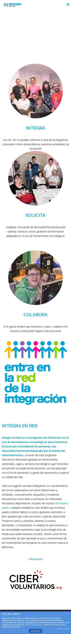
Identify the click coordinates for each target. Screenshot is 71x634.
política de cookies (33, 624)
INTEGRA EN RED (20, 425)
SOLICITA (35, 215)
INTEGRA (35, 128)
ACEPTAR (35, 631)
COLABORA (35, 314)
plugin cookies (63, 629)
